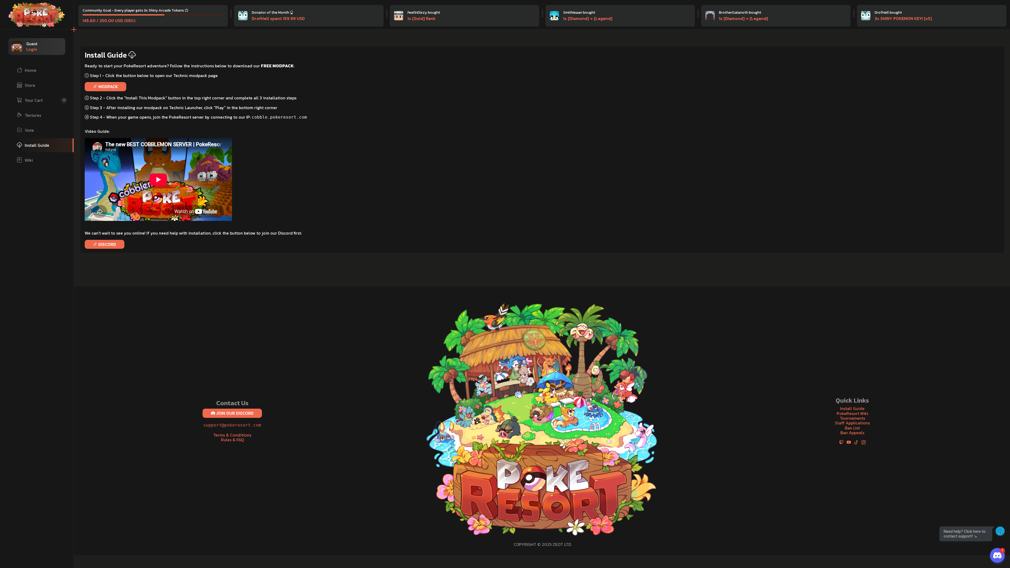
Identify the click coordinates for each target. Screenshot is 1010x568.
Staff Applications (852, 423)
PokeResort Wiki (852, 413)
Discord (106, 244)
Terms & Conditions (232, 435)
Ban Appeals (852, 432)
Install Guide (37, 145)
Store (30, 85)
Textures (33, 115)
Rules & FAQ (232, 440)
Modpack (107, 86)
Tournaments (852, 418)
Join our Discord (234, 413)
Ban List (852, 428)
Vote (29, 130)
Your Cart (45, 100)
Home (30, 70)
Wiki (29, 160)
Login (31, 49)
